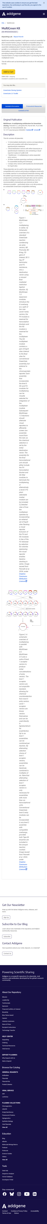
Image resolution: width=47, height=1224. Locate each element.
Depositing (5, 1039)
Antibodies (5, 1075)
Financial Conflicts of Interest (11, 1009)
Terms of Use (6, 1213)
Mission (4, 997)
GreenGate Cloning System (12, 90)
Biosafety (5, 1012)
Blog (3, 1138)
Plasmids (5, 1078)
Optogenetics (6, 1118)
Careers (4, 1018)
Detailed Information (12, 106)
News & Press (6, 1024)
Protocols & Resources (34, 106)
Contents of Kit (23, 110)
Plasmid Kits (6, 1081)
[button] (44, 14)
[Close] (43, 3)
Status (16, 1213)
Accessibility (35, 1211)
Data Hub (5, 1170)
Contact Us (7, 953)
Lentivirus (5, 1097)
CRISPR (4, 1109)
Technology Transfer (8, 1030)
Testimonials (6, 1003)
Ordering (4, 1042)
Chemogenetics (7, 1106)
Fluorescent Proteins (8, 1115)
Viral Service (6, 1049)
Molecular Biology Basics (10, 1144)
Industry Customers (8, 1021)
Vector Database (7, 1176)
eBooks (4, 1141)
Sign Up (6, 917)
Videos (4, 1156)
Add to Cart (8, 72)
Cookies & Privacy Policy (19, 1211)
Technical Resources (8, 1045)
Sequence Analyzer (8, 1173)
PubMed (30, 130)
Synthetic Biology (7, 1121)
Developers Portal (7, 1179)
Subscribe (7, 936)
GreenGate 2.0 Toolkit (10, 93)
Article (37, 130)
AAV (3, 1094)
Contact (5, 1211)
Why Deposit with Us (8, 1058)
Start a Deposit (6, 1061)
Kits (3, 23)
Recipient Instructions (9, 1027)
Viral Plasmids (6, 1124)
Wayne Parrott (18, 37)
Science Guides (7, 1153)
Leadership (5, 1000)
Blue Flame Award (7, 1015)
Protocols (5, 1150)
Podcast (4, 1147)
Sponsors (5, 1006)
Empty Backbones (7, 1112)
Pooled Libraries (7, 1084)
